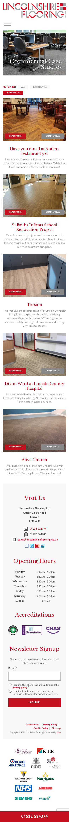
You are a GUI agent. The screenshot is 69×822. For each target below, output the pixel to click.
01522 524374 (34, 816)
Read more (15, 136)
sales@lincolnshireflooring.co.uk (37, 539)
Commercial (13, 92)
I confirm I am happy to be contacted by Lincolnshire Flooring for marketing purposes (35, 692)
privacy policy (20, 687)
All (23, 87)
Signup (34, 702)
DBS (59, 732)
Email (12, 668)
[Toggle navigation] (7, 24)
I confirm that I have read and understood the (36, 686)
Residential (40, 87)
